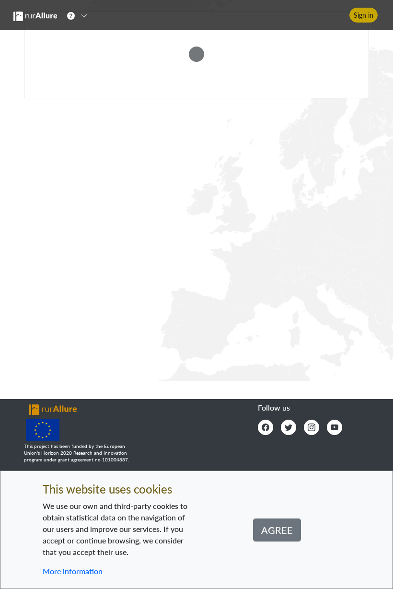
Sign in (363, 15)
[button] (80, 15)
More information (73, 571)
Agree (277, 530)
